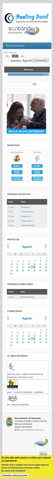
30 (46, 270)
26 (23, 270)
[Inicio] (27, 23)
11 (17, 264)
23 (46, 267)
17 (11, 267)
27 (29, 270)
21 (34, 267)
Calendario (12, 52)
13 (29, 264)
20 (29, 267)
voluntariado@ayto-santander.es (32, 430)
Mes (7, 56)
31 (11, 273)
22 (40, 267)
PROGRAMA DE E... (28, 225)
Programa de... (26, 216)
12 (23, 264)
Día (16, 56)
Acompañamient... (28, 211)
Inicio (6, 52)
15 (40, 264)
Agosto (27, 246)
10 (11, 264)
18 (17, 267)
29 (40, 270)
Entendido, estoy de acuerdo (15, 475)
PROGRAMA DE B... (28, 297)
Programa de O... (27, 221)
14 (34, 264)
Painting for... (26, 207)
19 (23, 267)
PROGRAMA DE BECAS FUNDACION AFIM (26, 74)
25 (17, 270)
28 (34, 270)
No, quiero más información (13, 470)
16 (46, 264)
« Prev (35, 60)
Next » (45, 60)
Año (22, 56)
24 (11, 270)
